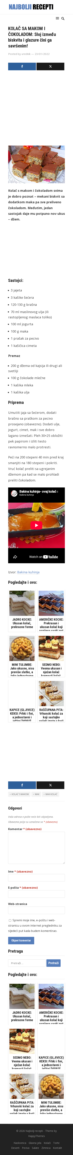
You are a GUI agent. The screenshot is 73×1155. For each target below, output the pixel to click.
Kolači (47, 1143)
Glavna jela (35, 1143)
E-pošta (23, 888)
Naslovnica (20, 1143)
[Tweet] (50, 66)
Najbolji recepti (34, 1131)
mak (37, 794)
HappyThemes (36, 1136)
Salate (35, 1148)
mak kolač (51, 794)
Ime (20, 871)
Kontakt (57, 1148)
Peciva (25, 1148)
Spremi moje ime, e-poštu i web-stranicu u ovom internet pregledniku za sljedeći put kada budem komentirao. (35, 925)
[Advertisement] (36, 109)
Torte (56, 1143)
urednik (26, 54)
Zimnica (45, 1148)
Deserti (15, 1148)
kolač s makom (20, 794)
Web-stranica (17, 904)
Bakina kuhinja (28, 572)
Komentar (24, 829)
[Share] (22, 66)
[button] (58, 18)
